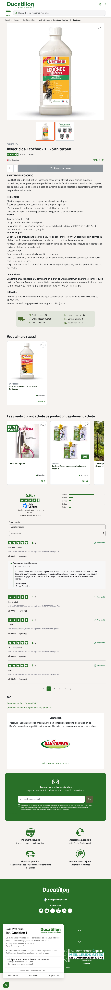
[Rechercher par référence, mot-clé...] (16, 13)
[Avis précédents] (43, 688)
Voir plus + (13, 813)
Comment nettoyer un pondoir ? (22, 703)
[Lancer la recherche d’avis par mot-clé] (103, 533)
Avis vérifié (101, 543)
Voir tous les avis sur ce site (30, 515)
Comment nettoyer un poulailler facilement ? (29, 707)
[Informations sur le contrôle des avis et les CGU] (43, 510)
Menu (8, 15)
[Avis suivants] (70, 689)
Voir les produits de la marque (55, 763)
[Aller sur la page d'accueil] (20, 4)
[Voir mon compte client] (100, 4)
